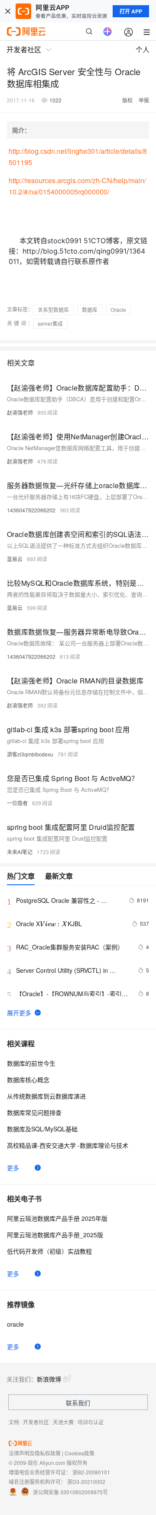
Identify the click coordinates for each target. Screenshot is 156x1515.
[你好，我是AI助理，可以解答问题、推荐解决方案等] (107, 31)
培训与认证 (91, 1422)
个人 (143, 49)
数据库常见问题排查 (34, 1112)
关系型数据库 (53, 309)
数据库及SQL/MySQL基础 (42, 1128)
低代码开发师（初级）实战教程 (49, 1251)
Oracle (118, 309)
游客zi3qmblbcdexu (30, 754)
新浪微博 (49, 1379)
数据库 (90, 309)
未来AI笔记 (19, 851)
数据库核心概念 (28, 1079)
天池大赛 (63, 1422)
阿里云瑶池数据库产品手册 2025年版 (57, 1218)
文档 (14, 1422)
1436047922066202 (31, 510)
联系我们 (78, 1402)
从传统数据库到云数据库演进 (46, 1096)
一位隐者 (17, 803)
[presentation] (54, 923)
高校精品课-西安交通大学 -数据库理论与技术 (67, 1145)
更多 (13, 1167)
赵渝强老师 (20, 412)
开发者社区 (36, 1422)
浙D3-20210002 (86, 1481)
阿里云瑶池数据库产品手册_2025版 (55, 1234)
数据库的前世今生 (31, 1063)
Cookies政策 (79, 1453)
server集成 (50, 323)
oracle (15, 1324)
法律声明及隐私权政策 (35, 1453)
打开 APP (131, 11)
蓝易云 (15, 558)
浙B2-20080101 (91, 1472)
